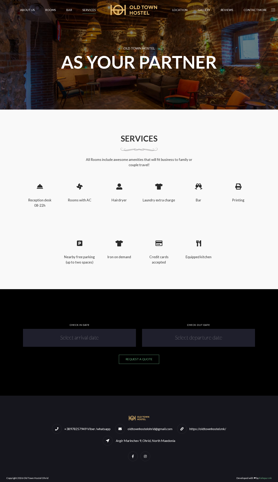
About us (27, 10)
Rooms (50, 10)
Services (89, 10)
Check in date (80, 324)
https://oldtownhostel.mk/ (207, 429)
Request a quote (139, 359)
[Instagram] (145, 456)
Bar (69, 10)
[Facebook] (133, 456)
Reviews (227, 10)
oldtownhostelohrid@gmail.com (150, 429)
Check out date (198, 324)
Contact (251, 10)
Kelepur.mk (265, 478)
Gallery (204, 10)
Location (179, 10)
